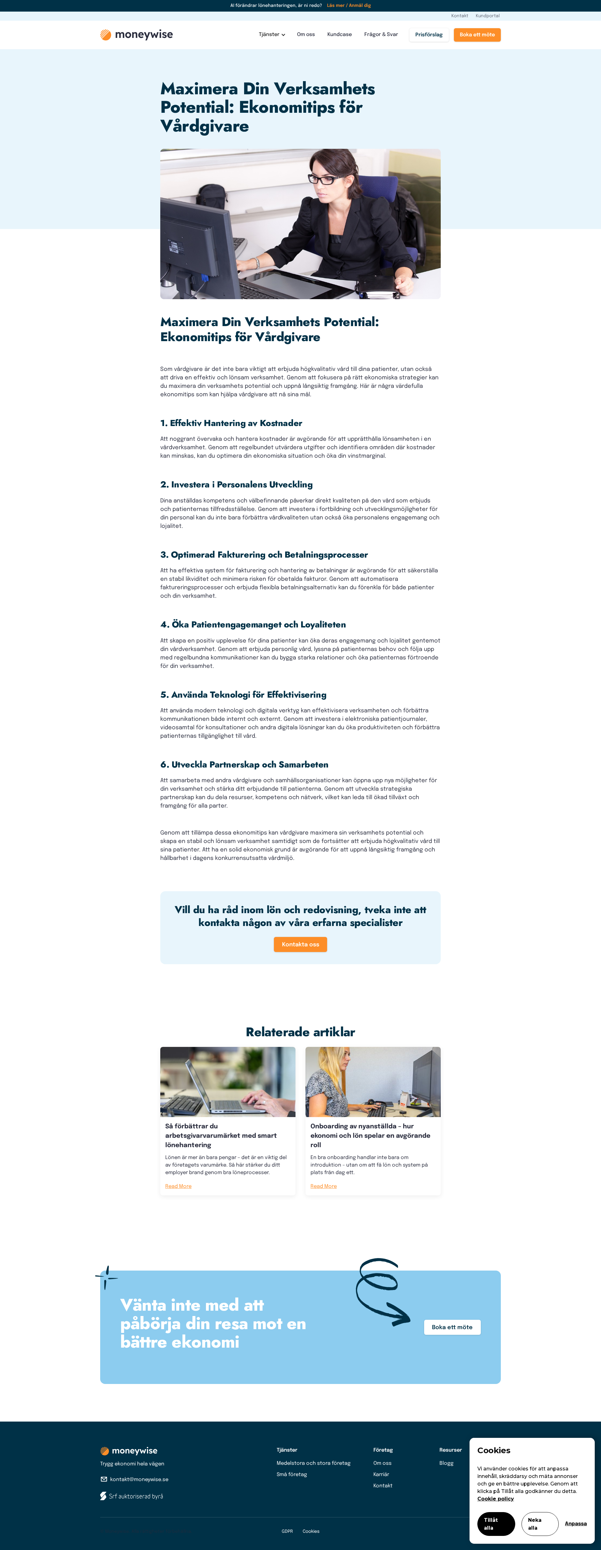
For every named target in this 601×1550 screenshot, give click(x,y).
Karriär (381, 1474)
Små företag (292, 1474)
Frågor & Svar (381, 34)
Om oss (306, 34)
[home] (136, 34)
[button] (272, 35)
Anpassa (576, 1524)
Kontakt (459, 16)
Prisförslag (429, 35)
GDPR (287, 1531)
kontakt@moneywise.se (139, 1479)
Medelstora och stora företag (314, 1463)
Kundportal (488, 16)
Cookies (311, 1531)
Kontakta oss (300, 945)
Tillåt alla (491, 1524)
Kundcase (339, 34)
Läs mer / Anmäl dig (349, 5)
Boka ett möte (477, 35)
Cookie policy (495, 1499)
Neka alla (535, 1524)
